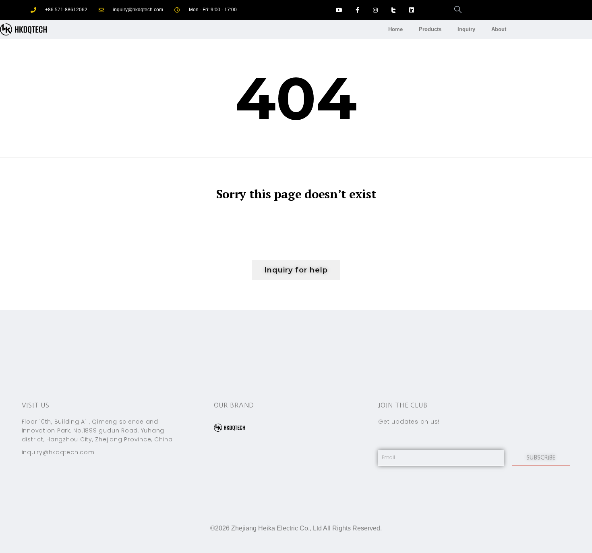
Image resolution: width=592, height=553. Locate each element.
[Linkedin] (411, 10)
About (498, 29)
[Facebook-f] (357, 10)
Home (395, 29)
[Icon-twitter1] (393, 10)
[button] (296, 270)
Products (430, 29)
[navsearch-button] (454, 10)
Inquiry (466, 29)
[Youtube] (339, 10)
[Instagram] (375, 10)
